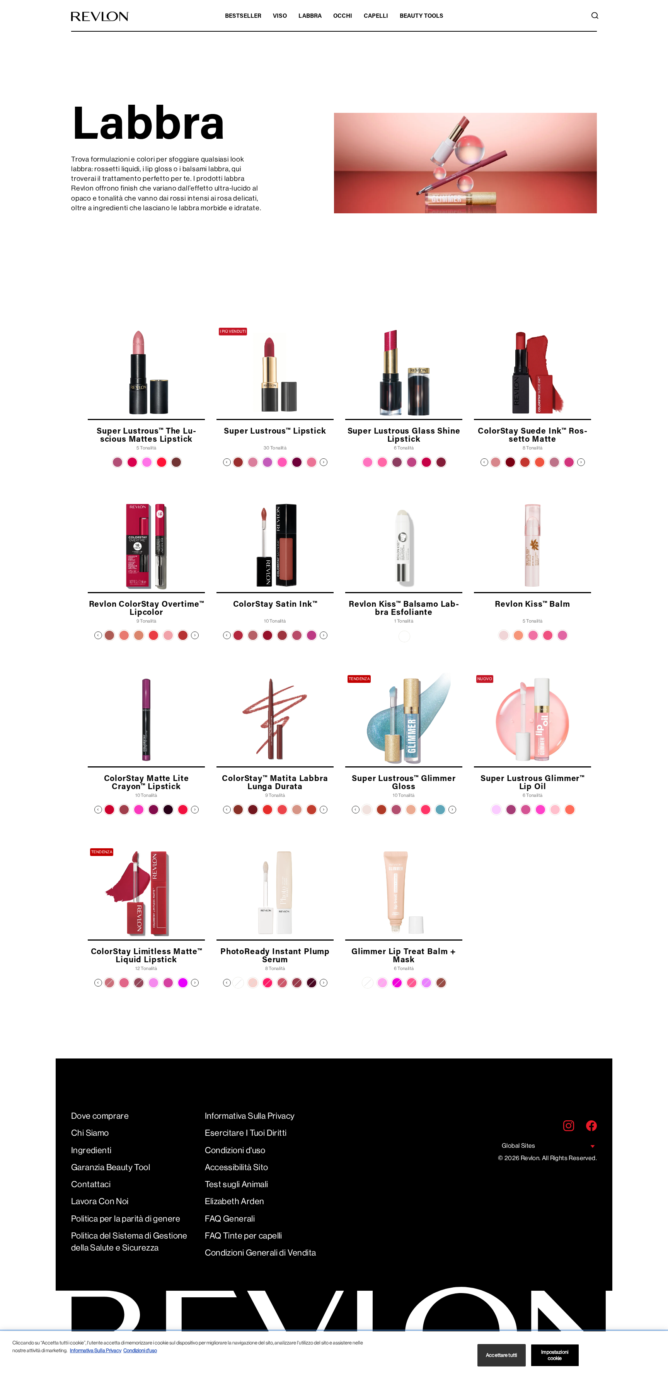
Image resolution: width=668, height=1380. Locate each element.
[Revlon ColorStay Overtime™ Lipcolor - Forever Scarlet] (153, 635)
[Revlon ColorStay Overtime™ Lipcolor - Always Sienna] (109, 635)
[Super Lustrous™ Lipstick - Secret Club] (282, 462)
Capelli (376, 16)
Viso (280, 16)
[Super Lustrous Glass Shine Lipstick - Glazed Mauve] (397, 462)
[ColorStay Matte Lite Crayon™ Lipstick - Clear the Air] (124, 809)
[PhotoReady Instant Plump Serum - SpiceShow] (311, 982)
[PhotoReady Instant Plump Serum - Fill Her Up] (252, 982)
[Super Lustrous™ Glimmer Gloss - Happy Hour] (411, 809)
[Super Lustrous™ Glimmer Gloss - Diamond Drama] (366, 809)
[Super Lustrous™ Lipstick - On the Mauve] (267, 462)
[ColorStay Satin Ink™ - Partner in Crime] (296, 635)
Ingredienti (91, 1150)
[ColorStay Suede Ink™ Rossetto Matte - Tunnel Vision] (569, 462)
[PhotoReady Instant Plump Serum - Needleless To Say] (238, 982)
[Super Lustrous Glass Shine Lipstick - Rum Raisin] (441, 462)
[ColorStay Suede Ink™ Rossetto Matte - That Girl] (554, 462)
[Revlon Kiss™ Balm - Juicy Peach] (518, 635)
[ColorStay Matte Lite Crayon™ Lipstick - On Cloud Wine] (168, 809)
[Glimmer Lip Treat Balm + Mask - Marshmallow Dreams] (382, 982)
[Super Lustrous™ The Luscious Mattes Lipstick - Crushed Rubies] (132, 462)
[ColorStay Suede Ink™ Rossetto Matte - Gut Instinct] (495, 462)
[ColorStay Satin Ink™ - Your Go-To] (252, 635)
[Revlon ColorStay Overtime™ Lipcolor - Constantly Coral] (124, 635)
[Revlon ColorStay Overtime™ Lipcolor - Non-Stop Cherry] (182, 635)
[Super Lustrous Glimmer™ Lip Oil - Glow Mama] (540, 809)
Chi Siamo (90, 1133)
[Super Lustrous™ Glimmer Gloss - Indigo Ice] (440, 809)
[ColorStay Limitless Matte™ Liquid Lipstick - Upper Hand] (138, 982)
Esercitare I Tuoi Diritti (246, 1133)
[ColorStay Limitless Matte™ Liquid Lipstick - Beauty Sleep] (109, 982)
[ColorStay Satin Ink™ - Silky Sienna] (267, 635)
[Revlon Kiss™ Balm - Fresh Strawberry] (533, 635)
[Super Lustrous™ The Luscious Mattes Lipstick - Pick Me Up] (117, 462)
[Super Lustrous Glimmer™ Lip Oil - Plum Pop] (511, 809)
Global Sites (518, 1145)
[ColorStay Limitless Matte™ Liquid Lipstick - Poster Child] (124, 982)
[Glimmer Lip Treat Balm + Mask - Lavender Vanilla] (426, 982)
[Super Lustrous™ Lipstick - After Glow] (311, 462)
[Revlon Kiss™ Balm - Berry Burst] (562, 635)
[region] (334, 1355)
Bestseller (243, 16)
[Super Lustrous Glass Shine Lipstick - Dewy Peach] (382, 462)
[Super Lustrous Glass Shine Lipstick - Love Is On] (426, 462)
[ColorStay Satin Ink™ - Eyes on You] (282, 635)
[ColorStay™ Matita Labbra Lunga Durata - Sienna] (311, 809)
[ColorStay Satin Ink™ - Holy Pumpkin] (238, 635)
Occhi (342, 16)
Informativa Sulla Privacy (250, 1116)
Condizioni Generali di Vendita (260, 1252)
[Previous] (227, 462)
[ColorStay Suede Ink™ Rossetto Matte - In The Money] (525, 462)
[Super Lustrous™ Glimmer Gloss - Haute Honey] (425, 809)
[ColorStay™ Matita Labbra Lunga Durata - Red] (267, 809)
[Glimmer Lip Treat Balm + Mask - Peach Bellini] (411, 982)
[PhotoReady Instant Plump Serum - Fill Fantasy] (296, 982)
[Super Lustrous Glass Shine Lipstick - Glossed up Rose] (411, 462)
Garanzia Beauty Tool (110, 1167)
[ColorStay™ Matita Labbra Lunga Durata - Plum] (252, 809)
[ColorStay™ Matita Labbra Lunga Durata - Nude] (238, 809)
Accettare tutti (501, 1355)
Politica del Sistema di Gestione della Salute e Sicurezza (129, 1241)
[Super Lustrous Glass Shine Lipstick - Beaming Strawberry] (367, 462)
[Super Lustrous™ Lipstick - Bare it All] (252, 462)
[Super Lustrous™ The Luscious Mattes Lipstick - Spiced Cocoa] (176, 462)
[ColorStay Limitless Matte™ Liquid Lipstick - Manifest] (168, 982)
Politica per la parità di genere (126, 1218)
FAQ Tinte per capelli (243, 1235)
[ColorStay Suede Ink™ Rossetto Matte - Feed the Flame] (539, 462)
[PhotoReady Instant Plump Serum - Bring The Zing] (267, 982)
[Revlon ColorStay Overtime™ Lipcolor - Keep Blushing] (168, 635)
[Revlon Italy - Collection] (100, 16)
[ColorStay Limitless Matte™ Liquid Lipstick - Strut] (153, 982)
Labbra (310, 16)
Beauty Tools (421, 16)
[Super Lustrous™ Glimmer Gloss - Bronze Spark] (381, 809)
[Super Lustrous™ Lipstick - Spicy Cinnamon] (238, 462)
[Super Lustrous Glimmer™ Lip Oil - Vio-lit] (496, 809)
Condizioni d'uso (235, 1150)
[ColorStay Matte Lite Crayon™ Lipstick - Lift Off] (138, 809)
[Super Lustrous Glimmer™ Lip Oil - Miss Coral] (569, 809)
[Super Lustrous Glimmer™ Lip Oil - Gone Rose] (525, 809)
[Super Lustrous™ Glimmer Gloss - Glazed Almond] (396, 809)
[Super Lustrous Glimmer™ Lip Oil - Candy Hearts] (555, 809)
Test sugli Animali (236, 1184)
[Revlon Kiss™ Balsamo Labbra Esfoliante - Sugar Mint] (404, 636)
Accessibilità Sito (236, 1167)
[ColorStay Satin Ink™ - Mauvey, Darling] (311, 635)
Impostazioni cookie (554, 1355)
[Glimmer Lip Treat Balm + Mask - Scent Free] (367, 982)
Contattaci (91, 1184)
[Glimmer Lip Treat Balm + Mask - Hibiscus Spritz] (397, 982)
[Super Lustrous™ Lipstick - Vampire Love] (296, 462)
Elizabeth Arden (234, 1201)
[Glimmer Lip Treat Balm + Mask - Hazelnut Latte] (441, 982)
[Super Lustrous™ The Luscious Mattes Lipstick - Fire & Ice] (161, 462)
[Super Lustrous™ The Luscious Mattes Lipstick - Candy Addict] (146, 462)
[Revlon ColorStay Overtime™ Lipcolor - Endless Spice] (138, 635)
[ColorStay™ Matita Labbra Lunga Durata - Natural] (296, 809)
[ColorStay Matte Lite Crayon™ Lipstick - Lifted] (153, 809)
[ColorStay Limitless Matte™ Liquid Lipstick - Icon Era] (182, 982)
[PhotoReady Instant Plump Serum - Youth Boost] (282, 982)
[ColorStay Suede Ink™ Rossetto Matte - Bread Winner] (510, 462)
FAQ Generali (230, 1218)
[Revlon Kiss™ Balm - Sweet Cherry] (547, 635)
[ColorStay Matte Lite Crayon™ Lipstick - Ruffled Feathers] (182, 809)
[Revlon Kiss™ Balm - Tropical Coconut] (503, 635)
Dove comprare (100, 1116)
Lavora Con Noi (100, 1201)
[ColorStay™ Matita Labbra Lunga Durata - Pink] (282, 809)
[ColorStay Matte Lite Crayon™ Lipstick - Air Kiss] (109, 809)
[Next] (323, 462)
